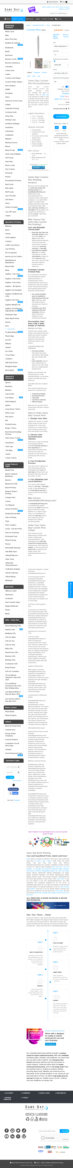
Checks (8, 234)
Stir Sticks (9, 351)
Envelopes (9, 93)
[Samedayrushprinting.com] (13, 10)
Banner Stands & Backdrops (11, 475)
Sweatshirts (9, 443)
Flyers (7, 97)
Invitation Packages (12, 123)
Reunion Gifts (10, 656)
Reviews (44, 72)
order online (59, 891)
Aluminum (9, 594)
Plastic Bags (9, 336)
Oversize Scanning (12, 532)
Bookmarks (9, 48)
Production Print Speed (60, 59)
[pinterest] (18, 1136)
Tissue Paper (10, 355)
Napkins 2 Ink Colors (13, 279)
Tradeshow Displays (12, 569)
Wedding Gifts (10, 633)
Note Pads (9, 161)
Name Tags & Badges (13, 154)
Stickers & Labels (13, 207)
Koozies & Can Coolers (13, 256)
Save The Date (10, 196)
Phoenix (38, 871)
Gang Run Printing (12, 108)
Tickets (8, 215)
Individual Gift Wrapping (61, 78)
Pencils (7, 322)
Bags (7, 35)
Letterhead (9, 131)
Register (17, 800)
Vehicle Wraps (10, 576)
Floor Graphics (10, 525)
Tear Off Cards (10, 212)
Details (29, 72)
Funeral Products (11, 739)
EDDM (7, 89)
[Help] (54, 61)
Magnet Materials (11, 606)
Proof (55, 69)
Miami (52, 871)
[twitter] (18, 1130)
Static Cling (9, 559)
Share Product (66, 36)
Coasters (8, 241)
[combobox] (61, 46)
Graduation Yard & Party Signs (12, 744)
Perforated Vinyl (11, 536)
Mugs (13, 270)
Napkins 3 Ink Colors (13, 282)
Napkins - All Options (13, 286)
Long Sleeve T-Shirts (12, 409)
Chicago (38, 869)
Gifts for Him (10, 645)
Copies (7, 74)
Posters (8, 177)
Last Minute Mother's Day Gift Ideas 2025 (13, 693)
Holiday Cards (10, 120)
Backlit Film (9, 470)
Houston (55, 869)
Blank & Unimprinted (13, 726)
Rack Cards (9, 184)
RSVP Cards (9, 192)
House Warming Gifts (13, 626)
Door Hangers (10, 85)
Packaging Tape (11, 314)
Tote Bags (13, 450)
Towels (7, 454)
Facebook (13, 789)
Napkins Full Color (13, 300)
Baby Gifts (9, 648)
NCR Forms (9, 158)
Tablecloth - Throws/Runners (11, 564)
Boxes (7, 230)
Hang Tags (9, 116)
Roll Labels (9, 188)
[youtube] (6, 1136)
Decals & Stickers (13, 509)
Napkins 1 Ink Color (13, 274)
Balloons (8, 226)
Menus (7, 146)
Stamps (8, 347)
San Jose (58, 871)
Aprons (8, 382)
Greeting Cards (11, 112)
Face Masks (13, 398)
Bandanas (8, 386)
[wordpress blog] (24, 1136)
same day (45, 94)
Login (11, 777)
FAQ (38, 76)
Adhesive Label (10, 591)
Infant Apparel (10, 401)
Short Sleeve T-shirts (13, 438)
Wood (7, 613)
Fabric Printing (10, 517)
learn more (61, 879)
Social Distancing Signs (14, 753)
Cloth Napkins (10, 237)
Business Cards (13, 59)
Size (54, 42)
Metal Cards (9, 31)
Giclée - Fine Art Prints (13, 529)
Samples (8, 749)
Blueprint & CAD (11, 484)
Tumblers (8, 359)
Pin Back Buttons (13, 332)
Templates (36, 72)
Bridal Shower (10, 667)
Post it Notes (10, 169)
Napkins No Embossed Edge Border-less (13, 310)
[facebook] (6, 1130)
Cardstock (9, 598)
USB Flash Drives (11, 362)
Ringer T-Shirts (10, 428)
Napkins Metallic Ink (12, 305)
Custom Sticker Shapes (13, 82)
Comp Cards (9, 70)
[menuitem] (7, 19)
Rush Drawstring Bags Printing (13, 433)
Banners (13, 480)
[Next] (48, 45)
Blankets (8, 390)
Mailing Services (11, 142)
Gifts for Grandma (12, 671)
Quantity (56, 51)
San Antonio (31, 871)
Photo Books (9, 711)
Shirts (7, 203)
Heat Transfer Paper (12, 602)
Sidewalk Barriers (11, 555)
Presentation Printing (13, 180)
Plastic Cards (10, 165)
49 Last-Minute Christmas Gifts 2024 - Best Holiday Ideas (13, 686)
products (32, 889)
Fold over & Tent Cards (13, 101)
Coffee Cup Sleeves (12, 245)
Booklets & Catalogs (13, 43)
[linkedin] (12, 1136)
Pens (7, 326)
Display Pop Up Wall (12, 513)
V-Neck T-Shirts (11, 458)
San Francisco (46, 869)
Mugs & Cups (13, 150)
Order (28, 859)
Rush (34, 76)
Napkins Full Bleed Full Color (13, 295)
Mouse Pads (9, 266)
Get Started (61, 116)
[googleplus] (41, 1147)
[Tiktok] (24, 1130)
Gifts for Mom (10, 637)
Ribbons (8, 343)
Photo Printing (10, 540)
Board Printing (10, 487)
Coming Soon (10, 730)
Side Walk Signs (11, 551)
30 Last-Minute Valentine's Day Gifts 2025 (13, 677)
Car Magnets (10, 505)
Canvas (8, 501)
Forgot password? (17, 780)
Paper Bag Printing (12, 318)
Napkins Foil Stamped (13, 290)
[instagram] (12, 1130)
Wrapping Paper (11, 366)
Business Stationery (12, 63)
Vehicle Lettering (11, 573)
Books (7, 51)
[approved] (60, 1152)
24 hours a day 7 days (42, 861)
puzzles (8, 340)
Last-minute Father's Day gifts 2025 (12, 700)
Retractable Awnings (12, 548)
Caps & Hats (9, 394)
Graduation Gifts (11, 664)
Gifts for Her (10, 641)
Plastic (7, 610)
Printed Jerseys (10, 424)
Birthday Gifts (10, 660)
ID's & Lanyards (11, 253)
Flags (7, 521)
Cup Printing (10, 249)
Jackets (7, 405)
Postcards (8, 173)
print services (64, 887)
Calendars (9, 66)
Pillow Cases (9, 413)
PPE (6, 420)
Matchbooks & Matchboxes (10, 261)
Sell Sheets (9, 199)
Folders (8, 104)
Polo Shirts (9, 417)
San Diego (65, 871)
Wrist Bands (13, 370)
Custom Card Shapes (13, 78)
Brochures (9, 55)
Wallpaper (9, 580)
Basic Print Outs (11, 39)
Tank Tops (9, 446)
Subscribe (64, 1131)
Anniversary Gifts (11, 652)
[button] (18, 772)
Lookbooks (9, 135)
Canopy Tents (10, 497)
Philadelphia (46, 871)
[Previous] (28, 45)
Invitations (9, 127)
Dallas (60, 869)
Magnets (8, 139)
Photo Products (11, 715)
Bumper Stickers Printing (11, 492)
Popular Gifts (13, 629)
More (29, 76)
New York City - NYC (59, 867)
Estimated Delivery (59, 108)
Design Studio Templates (10, 735)
